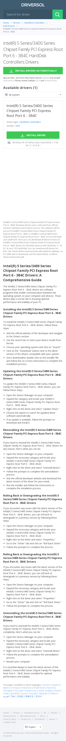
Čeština (53, 693)
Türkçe (41, 690)
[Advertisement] (33, 185)
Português (8, 690)
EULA (37, 80)
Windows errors (31, 712)
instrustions (8, 80)
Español (55, 684)
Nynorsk (50, 687)
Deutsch (46, 684)
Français (16, 687)
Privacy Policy (51, 80)
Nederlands (39, 687)
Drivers (16, 712)
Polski (6, 693)
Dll (45, 712)
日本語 (20, 696)
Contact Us (25, 719)
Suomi (24, 693)
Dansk (57, 690)
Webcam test (9, 715)
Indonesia (26, 687)
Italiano (6, 687)
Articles (54, 712)
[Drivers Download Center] (33, 5)
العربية (6, 696)
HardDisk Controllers (30, 121)
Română (15, 693)
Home (6, 712)
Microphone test (28, 715)
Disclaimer (40, 719)
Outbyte (45, 78)
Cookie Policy (9, 722)
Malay (49, 690)
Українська (30, 690)
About (52, 719)
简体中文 (29, 696)
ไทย (13, 696)
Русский (19, 690)
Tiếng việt (43, 693)
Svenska (33, 693)
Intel (17, 125)
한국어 (39, 696)
